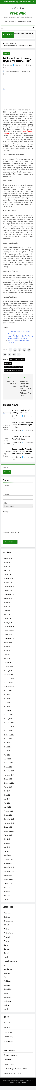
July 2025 (7, 603)
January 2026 (8, 583)
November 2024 (9, 631)
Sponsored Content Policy (12, 1073)
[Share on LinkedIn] (20, 350)
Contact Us (7, 1023)
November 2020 (9, 823)
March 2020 (7, 855)
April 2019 (7, 899)
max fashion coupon (17, 359)
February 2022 (8, 763)
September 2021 (9, 783)
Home (6, 1046)
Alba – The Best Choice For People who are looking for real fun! (22, 424)
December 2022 (9, 723)
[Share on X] (15, 350)
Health (6, 957)
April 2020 (7, 851)
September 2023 (9, 687)
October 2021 (8, 779)
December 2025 (9, 587)
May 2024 (7, 655)
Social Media (8, 989)
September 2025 (9, 595)
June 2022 (7, 747)
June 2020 (7, 843)
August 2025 (8, 599)
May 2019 (7, 895)
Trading (6, 1005)
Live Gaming (8, 969)
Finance (6, 941)
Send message (10, 542)
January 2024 (8, 671)
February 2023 (8, 715)
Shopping (7, 985)
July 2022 (7, 743)
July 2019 (7, 887)
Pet (5, 977)
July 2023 (7, 695)
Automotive (7, 913)
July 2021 (7, 791)
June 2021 (7, 795)
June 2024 (7, 651)
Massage (7, 973)
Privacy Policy (8, 1037)
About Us (7, 1027)
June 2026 (7, 567)
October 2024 (8, 635)
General (6, 953)
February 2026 (8, 579)
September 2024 (9, 639)
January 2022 (8, 767)
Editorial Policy (9, 1064)
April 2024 (7, 659)
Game (6, 945)
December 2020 (9, 819)
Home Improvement (10, 961)
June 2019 (7, 891)
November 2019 (9, 871)
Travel (6, 1009)
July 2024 (7, 647)
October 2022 (8, 731)
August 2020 (8, 835)
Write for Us (8, 1032)
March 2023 (7, 711)
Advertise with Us (9, 1050)
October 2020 (8, 827)
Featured (7, 937)
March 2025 (7, 619)
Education (7, 925)
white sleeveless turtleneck (13, 370)
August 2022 (8, 739)
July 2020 (7, 839)
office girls (7, 363)
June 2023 (7, 699)
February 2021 (8, 811)
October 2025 (8, 591)
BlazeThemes (22, 1083)
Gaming (6, 949)
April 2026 (7, 571)
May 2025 (7, 611)
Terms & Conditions (10, 1055)
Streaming (7, 997)
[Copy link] (19, 354)
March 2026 (7, 575)
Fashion (6, 53)
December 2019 (9, 867)
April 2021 (7, 803)
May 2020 (7, 847)
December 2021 (9, 771)
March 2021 (7, 807)
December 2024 (9, 627)
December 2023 (9, 675)
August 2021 (8, 787)
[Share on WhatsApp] (24, 350)
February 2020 (8, 859)
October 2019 (8, 875)
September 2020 (9, 831)
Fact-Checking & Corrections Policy (15, 1069)
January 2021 (8, 815)
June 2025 (7, 607)
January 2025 (8, 623)
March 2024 (7, 663)
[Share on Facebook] (10, 350)
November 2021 (9, 775)
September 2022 (9, 735)
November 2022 (9, 727)
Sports (6, 993)
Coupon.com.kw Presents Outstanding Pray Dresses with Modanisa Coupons (22, 451)
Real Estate (7, 981)
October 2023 (8, 683)
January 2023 (8, 719)
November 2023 (9, 679)
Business (7, 917)
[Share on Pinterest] (29, 350)
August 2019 (8, 883)
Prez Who (18, 13)
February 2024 (8, 667)
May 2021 (7, 799)
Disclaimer (7, 1059)
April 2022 (7, 755)
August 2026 (8, 559)
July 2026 (7, 562)
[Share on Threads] (14, 354)
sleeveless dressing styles (13, 367)
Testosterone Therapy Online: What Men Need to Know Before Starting (17, 2)
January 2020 (8, 863)
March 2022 (7, 759)
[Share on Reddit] (5, 354)
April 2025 (7, 615)
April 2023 (7, 707)
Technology (7, 1001)
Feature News (8, 933)
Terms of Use (8, 1041)
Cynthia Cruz (8, 65)
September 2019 (9, 879)
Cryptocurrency (9, 921)
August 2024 (8, 643)
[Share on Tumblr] (9, 354)
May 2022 (7, 751)
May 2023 (7, 703)
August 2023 (8, 691)
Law (5, 965)
